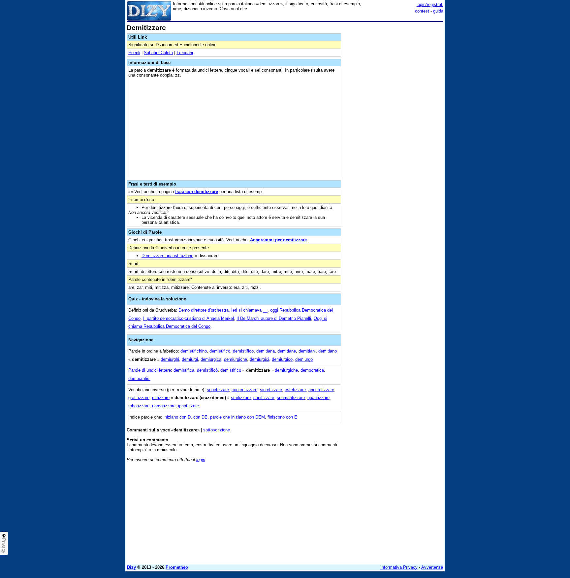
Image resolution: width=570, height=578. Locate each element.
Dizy (131, 567)
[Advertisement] (393, 123)
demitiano (327, 351)
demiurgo (304, 359)
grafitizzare (138, 397)
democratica (312, 370)
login (200, 459)
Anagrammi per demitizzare (278, 239)
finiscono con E (282, 417)
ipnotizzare (188, 405)
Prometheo (177, 567)
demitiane (286, 351)
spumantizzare (291, 397)
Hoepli (134, 52)
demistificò (219, 351)
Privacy (4, 545)
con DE (200, 417)
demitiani (307, 351)
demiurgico (282, 359)
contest (422, 11)
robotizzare (138, 405)
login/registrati (430, 4)
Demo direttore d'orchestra (203, 310)
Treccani (184, 52)
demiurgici (259, 359)
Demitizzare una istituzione (167, 255)
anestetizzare (321, 389)
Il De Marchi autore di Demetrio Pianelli (274, 318)
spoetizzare (218, 389)
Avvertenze (432, 567)
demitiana (265, 351)
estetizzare (295, 389)
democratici (139, 378)
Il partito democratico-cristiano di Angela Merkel (188, 318)
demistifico (243, 351)
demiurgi (190, 359)
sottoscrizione (216, 429)
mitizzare (161, 397)
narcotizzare (163, 405)
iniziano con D (177, 417)
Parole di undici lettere (149, 370)
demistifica (184, 370)
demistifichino (193, 351)
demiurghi (170, 359)
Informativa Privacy (399, 567)
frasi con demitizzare (196, 191)
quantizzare (318, 397)
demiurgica (211, 359)
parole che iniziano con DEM (237, 417)
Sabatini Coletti (158, 52)
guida (438, 11)
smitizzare (241, 397)
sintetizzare (271, 389)
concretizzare (244, 389)
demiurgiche (235, 359)
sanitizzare (263, 397)
